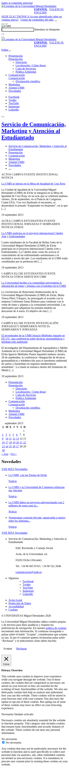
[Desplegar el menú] (6, 23)
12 (14, 438)
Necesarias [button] (7, 714)
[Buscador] (55, 20)
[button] (15, 59)
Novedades (14, 90)
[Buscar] (2, 34)
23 (3, 446)
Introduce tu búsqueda (47, 29)
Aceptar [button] (7, 648)
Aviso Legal (15, 600)
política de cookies (56, 628)
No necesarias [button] (9, 739)
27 (17, 446)
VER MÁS (14, 469)
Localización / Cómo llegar (31, 65)
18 (10, 442)
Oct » (13, 454)
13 (17, 438)
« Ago (4, 454)
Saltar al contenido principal (17, 2)
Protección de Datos (19, 603)
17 (6, 442)
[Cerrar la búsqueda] (2, 37)
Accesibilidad (16, 606)
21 (21, 442)
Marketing (14, 84)
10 (6, 438)
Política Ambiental (26, 71)
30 (3, 450)
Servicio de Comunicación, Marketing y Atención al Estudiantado (33, 131)
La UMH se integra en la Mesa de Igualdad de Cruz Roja (33, 183)
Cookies (13, 609)
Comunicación (16, 74)
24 (6, 446)
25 (10, 446)
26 (14, 446)
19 (14, 442)
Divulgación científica (28, 81)
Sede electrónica (15, 16)
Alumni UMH (16, 87)
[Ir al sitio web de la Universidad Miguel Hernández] (28, 6)
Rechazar (21, 648)
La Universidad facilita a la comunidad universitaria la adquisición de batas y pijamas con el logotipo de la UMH (33, 284)
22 (24, 442)
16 (3, 442)
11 (10, 438)
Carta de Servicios (26, 68)
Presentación (15, 55)
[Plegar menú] (9, 50)
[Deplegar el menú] (9, 169)
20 (17, 442)
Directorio (21, 62)
